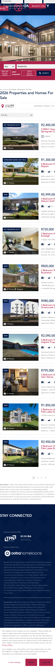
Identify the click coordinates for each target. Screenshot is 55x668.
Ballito (48, 602)
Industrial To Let (9, 572)
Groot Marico (35, 617)
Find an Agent (18, 588)
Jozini (24, 623)
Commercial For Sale (23, 567)
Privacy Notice (38, 588)
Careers (28, 585)
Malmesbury (40, 625)
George (6, 615)
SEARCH (45, 73)
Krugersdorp (17, 625)
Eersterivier (28, 612)
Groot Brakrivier (25, 617)
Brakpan (30, 607)
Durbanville (13, 612)
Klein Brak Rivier (42, 623)
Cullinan (21, 610)
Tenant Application (10, 580)
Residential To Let (22, 575)
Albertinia (26, 602)
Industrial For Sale (9, 567)
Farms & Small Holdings (33, 562)
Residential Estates (37, 567)
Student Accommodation (23, 572)
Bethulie (35, 605)
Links (34, 590)
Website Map (27, 590)
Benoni (29, 605)
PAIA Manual (28, 588)
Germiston (13, 615)
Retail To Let (43, 570)
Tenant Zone (21, 580)
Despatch (43, 610)
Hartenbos (29, 620)
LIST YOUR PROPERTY (13, 6)
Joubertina (17, 623)
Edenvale (21, 612)
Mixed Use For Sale (19, 565)
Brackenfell (22, 607)
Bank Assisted (46, 562)
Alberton (33, 602)
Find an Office (8, 588)
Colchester (14, 610)
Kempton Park (31, 623)
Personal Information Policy (13, 590)
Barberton (7, 605)
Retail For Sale (45, 565)
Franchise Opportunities (39, 585)
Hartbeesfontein (9, 620)
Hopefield (37, 620)
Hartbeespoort (20, 620)
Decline (31, 662)
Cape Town (41, 607)
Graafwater (15, 617)
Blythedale (7, 607)
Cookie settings (14, 662)
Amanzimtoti (41, 602)
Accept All (46, 662)
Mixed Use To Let (37, 572)
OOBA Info (43, 575)
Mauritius (37, 580)
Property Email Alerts (11, 583)
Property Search (19, 562)
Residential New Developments (14, 570)
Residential (21, 89)
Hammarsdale (45, 617)
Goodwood (21, 615)
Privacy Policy (8, 593)
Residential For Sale (31, 570)
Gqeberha (7, 617)
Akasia (20, 602)
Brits (35, 607)
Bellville (23, 605)
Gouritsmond (40, 615)
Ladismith (32, 625)
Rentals (36, 575)
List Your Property (23, 578)
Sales (31, 575)
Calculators (29, 580)
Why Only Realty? (9, 585)
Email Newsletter (33, 583)
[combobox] (15, 115)
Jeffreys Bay (45, 620)
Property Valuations (10, 578)
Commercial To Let (10, 575)
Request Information (43, 590)
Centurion (7, 610)
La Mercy (25, 625)
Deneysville (35, 610)
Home (11, 562)
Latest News (23, 583)
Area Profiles (20, 585)
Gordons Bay (30, 615)
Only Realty (12, 89)
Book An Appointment (37, 578)
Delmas (27, 610)
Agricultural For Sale (33, 565)
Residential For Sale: (10, 602)
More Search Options (29, 73)
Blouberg (42, 605)
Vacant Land (8, 565)
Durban (6, 612)
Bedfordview (15, 605)
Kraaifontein (8, 625)
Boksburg (15, 607)
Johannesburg (8, 623)
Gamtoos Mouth (44, 612)
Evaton (36, 612)
